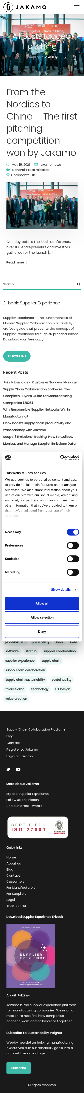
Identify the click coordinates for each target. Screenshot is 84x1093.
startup (31, 651)
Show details (61, 589)
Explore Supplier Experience (27, 793)
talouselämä (14, 689)
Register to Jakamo (22, 749)
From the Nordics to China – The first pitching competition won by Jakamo (41, 122)
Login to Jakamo (19, 756)
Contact (13, 742)
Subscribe (18, 1068)
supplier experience (20, 660)
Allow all (42, 603)
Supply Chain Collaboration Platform (35, 729)
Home (11, 857)
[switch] (73, 545)
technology (39, 689)
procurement (15, 641)
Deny (42, 631)
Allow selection (42, 617)
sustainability (62, 679)
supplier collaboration (60, 651)
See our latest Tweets (24, 805)
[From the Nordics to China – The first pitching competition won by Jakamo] (42, 208)
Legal (10, 899)
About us (13, 863)
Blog (9, 736)
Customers (15, 881)
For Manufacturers (21, 887)
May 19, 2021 (21, 164)
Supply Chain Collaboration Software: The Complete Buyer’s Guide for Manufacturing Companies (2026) (37, 396)
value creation (16, 698)
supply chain (51, 660)
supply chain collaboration (25, 670)
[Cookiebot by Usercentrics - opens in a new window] (60, 457)
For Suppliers (16, 893)
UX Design (62, 689)
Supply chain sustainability (25, 679)
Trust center (16, 905)
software (12, 651)
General (18, 169)
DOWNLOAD (17, 356)
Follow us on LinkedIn (22, 799)
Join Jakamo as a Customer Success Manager (40, 382)
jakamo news (50, 164)
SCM (73, 641)
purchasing (41, 641)
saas (59, 641)
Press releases (38, 169)
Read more (15, 262)
